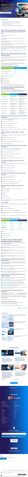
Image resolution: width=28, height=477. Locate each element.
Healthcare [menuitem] (3, 416)
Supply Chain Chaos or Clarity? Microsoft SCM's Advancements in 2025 (20, 353)
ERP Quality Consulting (5, 271)
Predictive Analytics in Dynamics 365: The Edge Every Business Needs (7, 353)
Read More (3, 362)
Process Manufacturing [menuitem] (4, 422)
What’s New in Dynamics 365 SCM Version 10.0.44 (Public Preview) (11, 22)
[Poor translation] (5, 459)
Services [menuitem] (15, 401)
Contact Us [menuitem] (15, 417)
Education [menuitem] (3, 423)
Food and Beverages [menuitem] (4, 418)
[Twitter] (13, 394)
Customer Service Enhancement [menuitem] (5, 406)
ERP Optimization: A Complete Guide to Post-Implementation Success (8, 331)
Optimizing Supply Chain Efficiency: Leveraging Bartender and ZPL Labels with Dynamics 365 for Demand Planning (7, 367)
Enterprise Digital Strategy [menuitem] (17, 406)
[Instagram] (14, 394)
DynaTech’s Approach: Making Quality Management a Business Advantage (12, 25)
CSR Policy (18, 451)
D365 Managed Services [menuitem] (17, 405)
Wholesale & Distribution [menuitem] (4, 417)
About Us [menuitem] (15, 411)
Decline (24, 474)
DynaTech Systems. (12, 450)
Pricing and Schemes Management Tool (7, 284)
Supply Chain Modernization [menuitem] (5, 405)
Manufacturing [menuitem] (3, 411)
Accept (19, 474)
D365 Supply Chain (13, 35)
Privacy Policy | (15, 451)
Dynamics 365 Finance (10, 356)
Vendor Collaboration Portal (6, 282)
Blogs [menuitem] (14, 416)
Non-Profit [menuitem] (3, 412)
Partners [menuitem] (15, 413)
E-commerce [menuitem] (3, 413)
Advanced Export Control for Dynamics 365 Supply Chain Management (20, 367)
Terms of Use (10, 451)
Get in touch (2, 305)
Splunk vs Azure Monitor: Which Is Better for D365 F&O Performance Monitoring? (8, 339)
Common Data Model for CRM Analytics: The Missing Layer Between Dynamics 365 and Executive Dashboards (8, 324)
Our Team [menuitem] (15, 412)
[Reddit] (16, 394)
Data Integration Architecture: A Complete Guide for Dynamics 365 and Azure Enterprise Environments (8, 317)
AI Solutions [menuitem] (3, 401)
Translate (16, 449)
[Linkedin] (11, 394)
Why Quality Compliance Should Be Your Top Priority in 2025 (10, 21)
